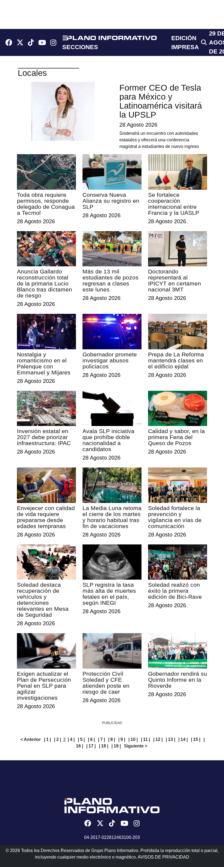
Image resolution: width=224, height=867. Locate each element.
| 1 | (47, 739)
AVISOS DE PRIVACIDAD (163, 857)
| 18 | (103, 746)
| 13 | (170, 739)
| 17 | (91, 746)
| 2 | (57, 739)
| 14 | (183, 739)
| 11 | (145, 739)
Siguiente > (135, 746)
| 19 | (116, 746)
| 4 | (71, 739)
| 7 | (101, 739)
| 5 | (81, 739)
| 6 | (91, 739)
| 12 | (158, 739)
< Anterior (30, 739)
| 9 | (121, 739)
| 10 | (133, 739)
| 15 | (195, 739)
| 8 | (111, 739)
